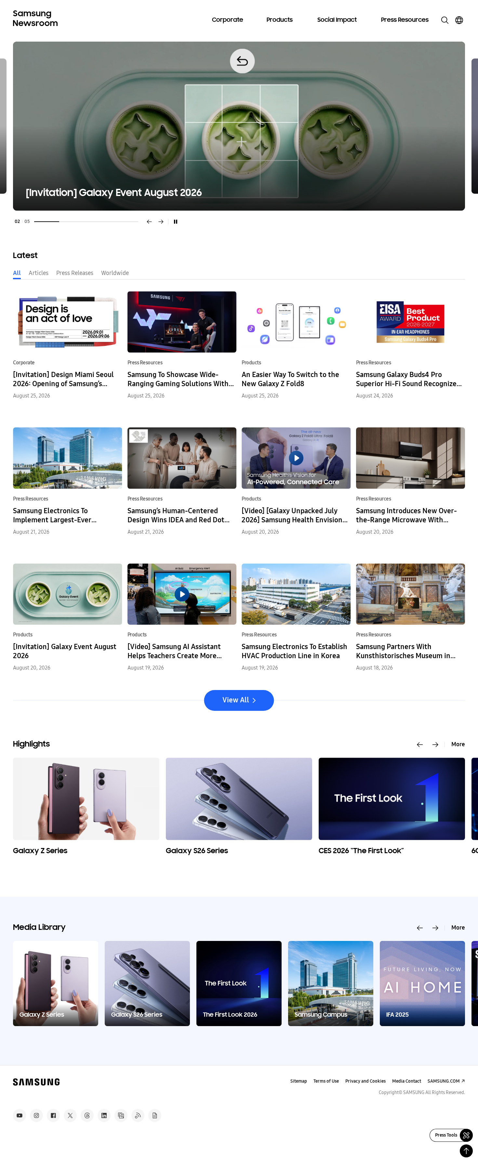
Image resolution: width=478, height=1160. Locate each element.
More (458, 744)
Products (280, 20)
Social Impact (337, 20)
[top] (466, 1150)
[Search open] (445, 20)
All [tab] (17, 273)
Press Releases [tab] (74, 273)
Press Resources (405, 20)
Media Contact (406, 1081)
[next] (161, 221)
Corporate (227, 20)
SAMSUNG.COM (444, 1081)
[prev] (149, 221)
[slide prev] (420, 745)
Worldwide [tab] (115, 273)
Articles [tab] (38, 273)
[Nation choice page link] (459, 20)
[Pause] (175, 221)
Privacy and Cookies (365, 1081)
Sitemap (298, 1081)
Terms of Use (326, 1081)
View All (235, 700)
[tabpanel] (239, 126)
